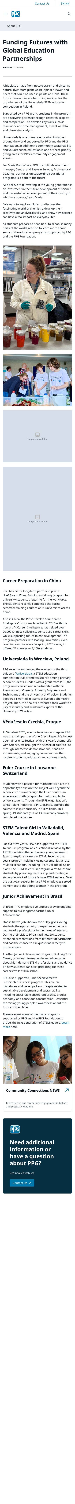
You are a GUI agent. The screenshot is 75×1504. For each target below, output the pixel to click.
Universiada (24, 673)
